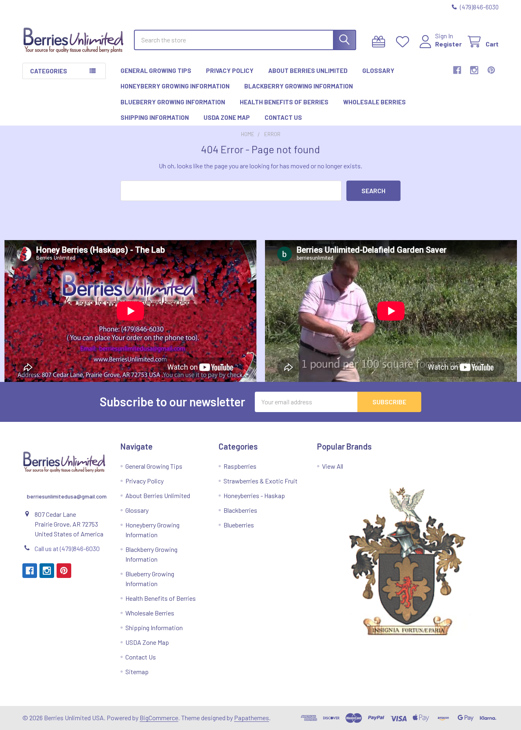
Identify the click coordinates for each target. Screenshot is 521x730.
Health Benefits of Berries (284, 102)
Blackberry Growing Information (298, 86)
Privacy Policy (230, 70)
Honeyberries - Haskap (254, 495)
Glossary (378, 70)
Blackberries (240, 510)
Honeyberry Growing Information (175, 86)
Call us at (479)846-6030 (67, 548)
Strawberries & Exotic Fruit (260, 481)
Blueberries (238, 525)
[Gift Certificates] (380, 41)
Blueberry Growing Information (172, 102)
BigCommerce (159, 717)
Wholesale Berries (374, 102)
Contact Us (283, 117)
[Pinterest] (491, 70)
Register (448, 44)
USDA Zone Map (227, 117)
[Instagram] (474, 70)
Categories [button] (48, 71)
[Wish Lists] (404, 41)
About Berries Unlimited (308, 70)
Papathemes (251, 717)
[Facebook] (457, 70)
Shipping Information (154, 117)
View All (332, 466)
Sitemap (137, 671)
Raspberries (239, 466)
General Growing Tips (155, 70)
